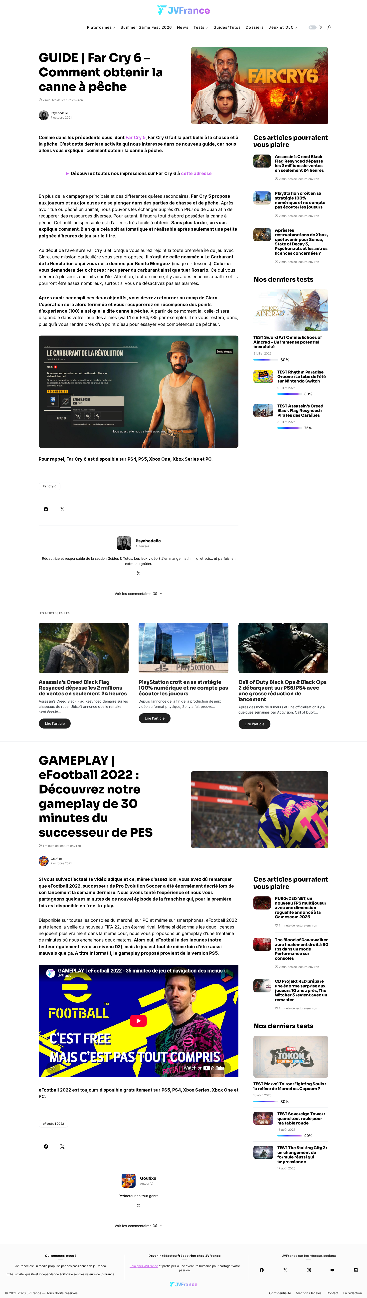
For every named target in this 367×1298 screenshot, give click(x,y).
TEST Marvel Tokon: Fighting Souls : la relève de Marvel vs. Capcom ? (289, 1086)
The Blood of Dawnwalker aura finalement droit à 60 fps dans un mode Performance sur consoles (301, 949)
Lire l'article (55, 723)
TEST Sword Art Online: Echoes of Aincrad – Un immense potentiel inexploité (287, 342)
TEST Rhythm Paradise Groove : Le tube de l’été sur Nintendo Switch (301, 377)
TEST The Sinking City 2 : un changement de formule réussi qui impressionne (302, 1154)
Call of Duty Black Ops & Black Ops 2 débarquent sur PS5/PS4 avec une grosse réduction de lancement (282, 690)
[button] (315, 27)
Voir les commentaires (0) (136, 593)
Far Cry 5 (136, 137)
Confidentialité (280, 1293)
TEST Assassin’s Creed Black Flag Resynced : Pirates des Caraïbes (300, 410)
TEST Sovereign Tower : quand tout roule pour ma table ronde (301, 1118)
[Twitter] (285, 1270)
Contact (332, 1293)
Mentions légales (309, 1293)
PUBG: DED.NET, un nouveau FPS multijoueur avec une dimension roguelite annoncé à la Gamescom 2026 (300, 907)
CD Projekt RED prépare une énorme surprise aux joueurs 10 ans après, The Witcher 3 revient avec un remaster (301, 990)
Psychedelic (59, 113)
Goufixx (56, 859)
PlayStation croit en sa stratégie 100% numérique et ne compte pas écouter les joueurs (300, 200)
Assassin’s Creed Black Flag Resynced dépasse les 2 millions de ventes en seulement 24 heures (299, 164)
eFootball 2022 (53, 1123)
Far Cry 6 (49, 486)
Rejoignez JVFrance (144, 1266)
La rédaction (352, 1293)
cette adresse (196, 173)
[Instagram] (309, 1270)
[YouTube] (332, 1270)
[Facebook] (261, 1270)
